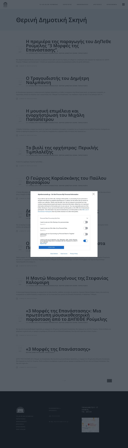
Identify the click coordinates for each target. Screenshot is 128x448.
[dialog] (64, 224)
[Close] (94, 194)
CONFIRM (51, 247)
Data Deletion (54, 253)
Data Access (64, 253)
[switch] (85, 222)
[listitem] (64, 218)
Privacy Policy (74, 253)
